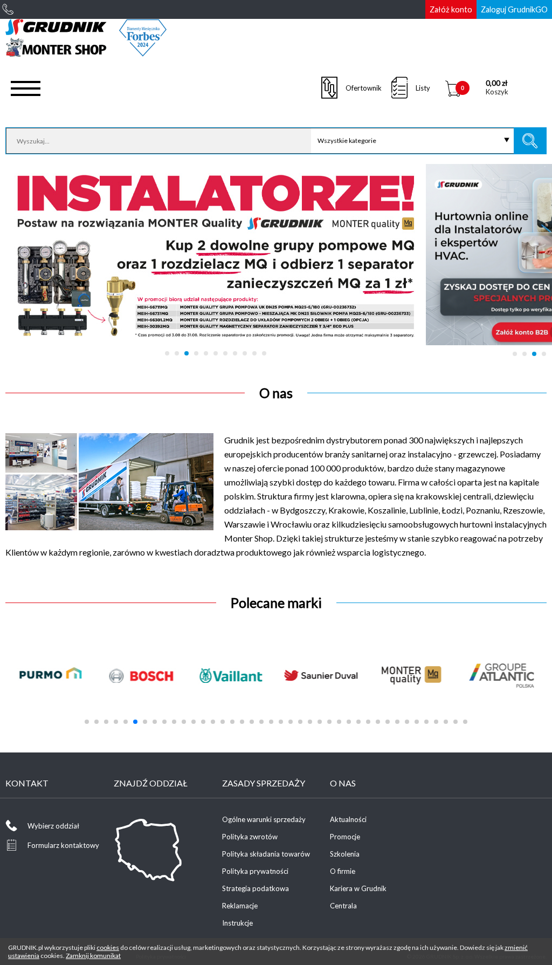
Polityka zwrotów (250, 836)
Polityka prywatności (255, 871)
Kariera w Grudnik (358, 888)
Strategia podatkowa (255, 888)
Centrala (343, 905)
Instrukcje (237, 923)
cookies (107, 947)
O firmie (342, 871)
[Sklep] (86, 53)
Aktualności (348, 819)
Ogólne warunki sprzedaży (264, 819)
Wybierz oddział (53, 826)
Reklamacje (240, 905)
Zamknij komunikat (93, 956)
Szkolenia (345, 854)
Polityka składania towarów (266, 854)
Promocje (345, 836)
